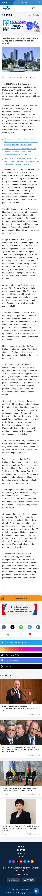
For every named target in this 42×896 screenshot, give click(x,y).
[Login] (39, 2)
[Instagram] (13, 861)
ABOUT (21, 847)
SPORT (32, 8)
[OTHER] (38, 8)
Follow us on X (11, 666)
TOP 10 (21, 856)
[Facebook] (10, 861)
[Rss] (32, 861)
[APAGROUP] (21, 874)
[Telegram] (24, 861)
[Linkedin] (28, 861)
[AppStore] (28, 880)
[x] (17, 861)
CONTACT (21, 850)
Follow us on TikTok (13, 655)
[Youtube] (21, 861)
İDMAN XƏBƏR (21, 598)
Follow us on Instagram (14, 649)
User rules (15, 889)
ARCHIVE (21, 853)
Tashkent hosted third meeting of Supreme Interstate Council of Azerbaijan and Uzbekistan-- (20, 151)
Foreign (36, 15)
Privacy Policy (26, 889)
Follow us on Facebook (14, 661)
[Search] (34, 2)
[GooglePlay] (13, 880)
